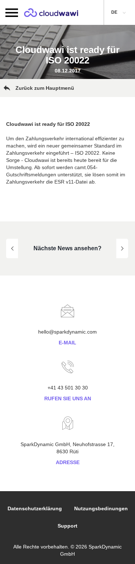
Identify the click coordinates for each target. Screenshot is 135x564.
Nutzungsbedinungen (101, 508)
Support (67, 526)
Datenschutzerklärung (35, 508)
